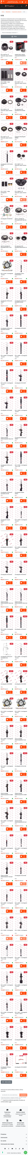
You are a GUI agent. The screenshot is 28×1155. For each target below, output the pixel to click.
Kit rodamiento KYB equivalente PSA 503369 (20, 110)
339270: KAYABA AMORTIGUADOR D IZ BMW (7, 794)
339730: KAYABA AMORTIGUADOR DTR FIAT (21, 821)
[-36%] (21, 266)
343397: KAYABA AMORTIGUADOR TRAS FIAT (7, 438)
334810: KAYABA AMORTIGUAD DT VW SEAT (7, 876)
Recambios (8, 11)
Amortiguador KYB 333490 (6, 410)
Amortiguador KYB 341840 (20, 875)
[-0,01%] (21, 621)
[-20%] (7, 74)
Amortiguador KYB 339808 (6, 684)
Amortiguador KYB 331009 (6, 1039)
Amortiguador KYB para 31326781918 (6, 1068)
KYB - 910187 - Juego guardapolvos (5, 192)
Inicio (3, 11)
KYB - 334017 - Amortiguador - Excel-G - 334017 (21, 1013)
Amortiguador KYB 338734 (6, 574)
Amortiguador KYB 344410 (20, 629)
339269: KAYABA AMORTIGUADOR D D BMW (21, 794)
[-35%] (7, 47)
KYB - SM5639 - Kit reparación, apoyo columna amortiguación (20, 192)
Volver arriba (6, 1082)
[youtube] (22, 2)
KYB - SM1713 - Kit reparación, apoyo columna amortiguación (6, 138)
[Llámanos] (1, 2)
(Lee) (10, 1101)
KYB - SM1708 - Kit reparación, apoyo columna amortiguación (6, 56)
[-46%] (7, 567)
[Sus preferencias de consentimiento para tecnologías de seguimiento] (2, 1152)
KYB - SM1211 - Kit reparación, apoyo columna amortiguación (20, 83)
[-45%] (7, 1059)
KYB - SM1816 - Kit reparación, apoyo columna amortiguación (6, 110)
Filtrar (14, 37)
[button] (17, 6)
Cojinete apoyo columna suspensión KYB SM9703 (20, 55)
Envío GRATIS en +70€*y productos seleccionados (12, 2)
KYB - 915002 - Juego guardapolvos (5, 82)
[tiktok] (25, 2)
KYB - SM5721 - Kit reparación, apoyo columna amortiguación (20, 165)
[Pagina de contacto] (1, 1)
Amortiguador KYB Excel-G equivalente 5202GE (20, 301)
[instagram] (20, 2)
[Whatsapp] (3, 1)
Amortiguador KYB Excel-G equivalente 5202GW (6, 329)
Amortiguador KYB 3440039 (21, 1067)
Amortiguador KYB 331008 (20, 1039)
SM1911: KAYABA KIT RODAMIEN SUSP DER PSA (20, 219)
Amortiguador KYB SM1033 (6, 218)
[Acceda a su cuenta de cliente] (21, 6)
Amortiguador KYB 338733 (20, 574)
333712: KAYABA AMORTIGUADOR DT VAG (20, 739)
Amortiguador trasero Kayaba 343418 (19, 274)
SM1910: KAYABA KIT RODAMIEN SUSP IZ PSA (6, 247)
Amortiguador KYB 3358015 (7, 547)
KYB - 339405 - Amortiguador (7, 930)
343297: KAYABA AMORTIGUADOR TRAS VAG (7, 602)
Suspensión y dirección (16, 11)
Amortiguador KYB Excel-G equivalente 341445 (6, 493)
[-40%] (7, 211)
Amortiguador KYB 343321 (20, 328)
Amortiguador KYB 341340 (20, 766)
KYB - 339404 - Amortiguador (21, 930)
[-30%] (21, 74)
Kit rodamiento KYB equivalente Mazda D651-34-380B (21, 247)
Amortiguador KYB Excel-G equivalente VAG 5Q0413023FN (6, 658)
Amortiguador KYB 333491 (20, 383)
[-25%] (7, 649)
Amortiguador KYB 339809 (20, 684)
